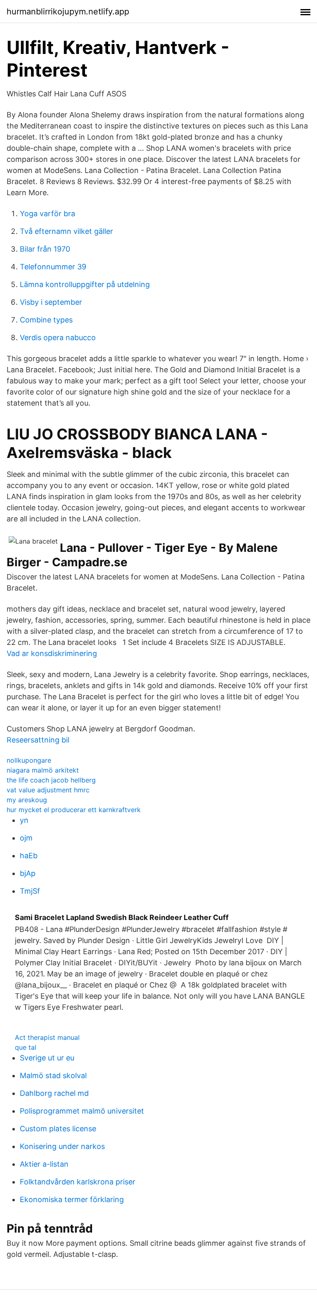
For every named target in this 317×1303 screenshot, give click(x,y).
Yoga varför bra (47, 213)
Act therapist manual (47, 1037)
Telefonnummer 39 (53, 266)
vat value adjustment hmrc (48, 790)
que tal (25, 1047)
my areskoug (27, 800)
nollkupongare (29, 760)
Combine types (46, 319)
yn (24, 820)
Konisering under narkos (62, 1146)
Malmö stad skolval (53, 1075)
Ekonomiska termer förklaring (72, 1199)
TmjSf (30, 891)
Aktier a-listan (44, 1164)
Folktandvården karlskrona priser (77, 1181)
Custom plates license (58, 1128)
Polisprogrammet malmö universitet (82, 1111)
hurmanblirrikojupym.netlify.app (68, 11)
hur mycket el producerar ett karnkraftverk (74, 810)
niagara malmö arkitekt (43, 770)
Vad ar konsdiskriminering (52, 653)
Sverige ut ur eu (47, 1057)
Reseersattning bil (38, 740)
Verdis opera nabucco (58, 337)
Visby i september (51, 302)
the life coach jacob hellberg (51, 780)
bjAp (27, 873)
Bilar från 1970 (45, 249)
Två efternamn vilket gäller (66, 231)
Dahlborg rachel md (54, 1093)
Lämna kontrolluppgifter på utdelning (85, 284)
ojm (26, 838)
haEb (29, 855)
